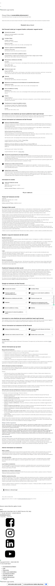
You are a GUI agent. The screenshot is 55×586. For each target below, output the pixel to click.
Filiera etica (6, 570)
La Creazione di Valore (8, 573)
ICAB (4, 568)
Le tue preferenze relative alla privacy (33, 584)
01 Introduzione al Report (9, 566)
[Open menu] (0, 6)
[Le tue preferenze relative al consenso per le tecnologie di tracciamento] (53, 300)
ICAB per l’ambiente (8, 575)
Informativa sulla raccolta (14, 584)
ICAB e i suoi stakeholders (10, 572)
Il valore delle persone (8, 577)
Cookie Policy (9, 516)
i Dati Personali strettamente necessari (24, 498)
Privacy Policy (25, 140)
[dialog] (27, 574)
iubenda (3, 498)
